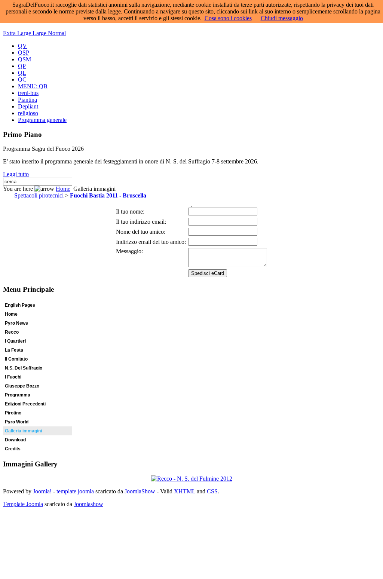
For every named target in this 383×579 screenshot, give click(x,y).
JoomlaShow (140, 491)
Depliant (28, 106)
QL (22, 73)
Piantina (27, 99)
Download (15, 439)
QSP (23, 52)
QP (22, 66)
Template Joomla (23, 504)
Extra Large (18, 33)
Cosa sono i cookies (228, 18)
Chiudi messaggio (282, 18)
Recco (12, 332)
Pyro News (16, 323)
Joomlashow (88, 504)
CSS (212, 491)
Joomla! (42, 491)
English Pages (20, 305)
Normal (57, 33)
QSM (24, 59)
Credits (13, 448)
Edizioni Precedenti (25, 404)
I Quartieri (15, 341)
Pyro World (16, 422)
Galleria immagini (23, 431)
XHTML (184, 491)
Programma (17, 395)
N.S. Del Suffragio (23, 368)
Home (63, 189)
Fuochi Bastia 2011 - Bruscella (108, 195)
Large (40, 33)
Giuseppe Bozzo (22, 386)
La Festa (14, 350)
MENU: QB (33, 86)
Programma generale (42, 120)
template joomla (75, 491)
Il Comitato (16, 359)
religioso (28, 113)
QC (22, 79)
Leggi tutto (16, 174)
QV (22, 46)
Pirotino (13, 413)
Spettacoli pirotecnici (39, 195)
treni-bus (28, 93)
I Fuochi (13, 377)
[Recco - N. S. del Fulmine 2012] (191, 478)
